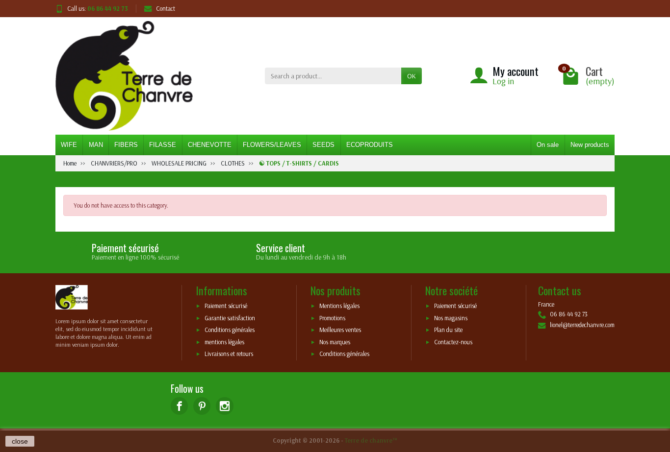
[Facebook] (179, 405)
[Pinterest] (201, 405)
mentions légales (224, 342)
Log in (503, 81)
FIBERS (126, 144)
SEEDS (323, 144)
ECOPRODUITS (369, 144)
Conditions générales (230, 330)
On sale (548, 144)
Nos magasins (450, 318)
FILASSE (162, 144)
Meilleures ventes (340, 330)
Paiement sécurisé (226, 305)
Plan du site (448, 330)
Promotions (332, 318)
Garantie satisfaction (230, 318)
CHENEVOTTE (210, 144)
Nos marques (334, 342)
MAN (96, 144)
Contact (165, 8)
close (20, 441)
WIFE (69, 144)
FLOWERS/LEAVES (272, 144)
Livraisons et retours (229, 354)
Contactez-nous (453, 342)
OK (411, 75)
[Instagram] (224, 405)
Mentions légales (339, 305)
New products (589, 144)
